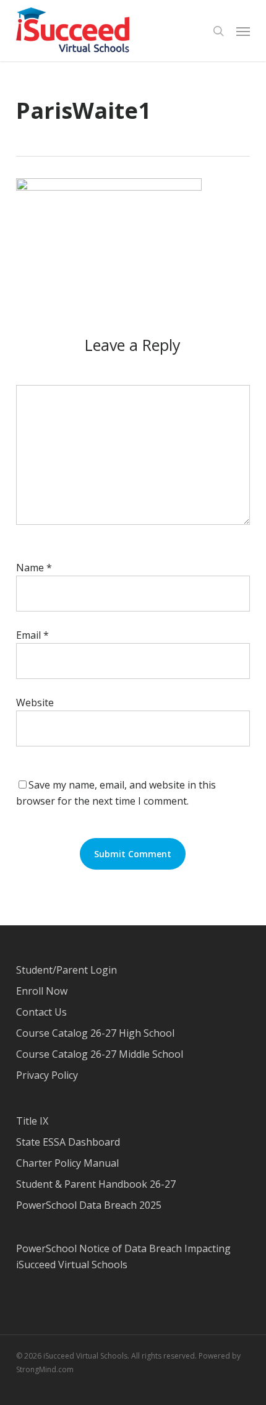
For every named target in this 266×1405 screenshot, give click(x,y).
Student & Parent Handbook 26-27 (96, 1184)
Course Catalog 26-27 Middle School (99, 1054)
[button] (243, 31)
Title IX (32, 1121)
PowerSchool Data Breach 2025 (88, 1205)
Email (32, 635)
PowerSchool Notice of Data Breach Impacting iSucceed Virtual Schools (123, 1256)
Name (34, 567)
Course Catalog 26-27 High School (95, 1033)
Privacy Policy (47, 1075)
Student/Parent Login (66, 970)
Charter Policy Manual (67, 1163)
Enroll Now (41, 991)
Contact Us (41, 1012)
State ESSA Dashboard (68, 1142)
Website (35, 702)
